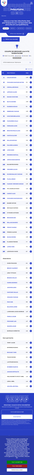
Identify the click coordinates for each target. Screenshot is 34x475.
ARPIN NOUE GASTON (13, 159)
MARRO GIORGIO (12, 282)
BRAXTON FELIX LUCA (13, 130)
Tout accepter (17, 462)
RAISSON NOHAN (12, 106)
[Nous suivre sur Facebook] (7, 399)
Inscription (17, 416)
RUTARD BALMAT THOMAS (14, 174)
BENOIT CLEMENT (12, 268)
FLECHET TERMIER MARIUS (15, 183)
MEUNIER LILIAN (12, 169)
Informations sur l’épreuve (12, 62)
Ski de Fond (21, 28)
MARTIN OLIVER (12, 135)
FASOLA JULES (11, 316)
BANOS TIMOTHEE (12, 96)
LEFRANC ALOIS (12, 92)
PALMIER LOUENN (12, 145)
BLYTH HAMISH (11, 101)
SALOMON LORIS (12, 306)
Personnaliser (17, 469)
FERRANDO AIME (12, 125)
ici (17, 424)
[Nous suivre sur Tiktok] (22, 399)
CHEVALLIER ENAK (12, 87)
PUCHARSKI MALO (12, 121)
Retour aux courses (11, 39)
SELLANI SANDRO (12, 222)
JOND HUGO (10, 150)
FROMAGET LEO (11, 321)
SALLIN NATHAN (12, 140)
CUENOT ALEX (11, 193)
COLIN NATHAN (11, 77)
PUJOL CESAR (11, 179)
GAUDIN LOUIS (11, 326)
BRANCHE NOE (11, 217)
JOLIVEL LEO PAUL (12, 386)
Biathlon (13, 28)
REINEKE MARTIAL (12, 154)
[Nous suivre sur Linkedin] (27, 399)
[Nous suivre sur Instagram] (17, 399)
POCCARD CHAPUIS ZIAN (14, 198)
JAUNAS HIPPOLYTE (13, 371)
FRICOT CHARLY (12, 227)
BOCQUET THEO (11, 352)
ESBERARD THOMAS (13, 111)
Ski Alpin (6, 28)
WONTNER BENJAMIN (13, 116)
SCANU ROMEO (11, 237)
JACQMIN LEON (11, 287)
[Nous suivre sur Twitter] (12, 399)
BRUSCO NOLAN (12, 277)
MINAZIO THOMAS (12, 297)
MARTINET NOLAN (12, 292)
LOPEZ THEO (10, 246)
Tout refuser (17, 466)
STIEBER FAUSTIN (12, 366)
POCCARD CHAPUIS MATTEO (15, 82)
